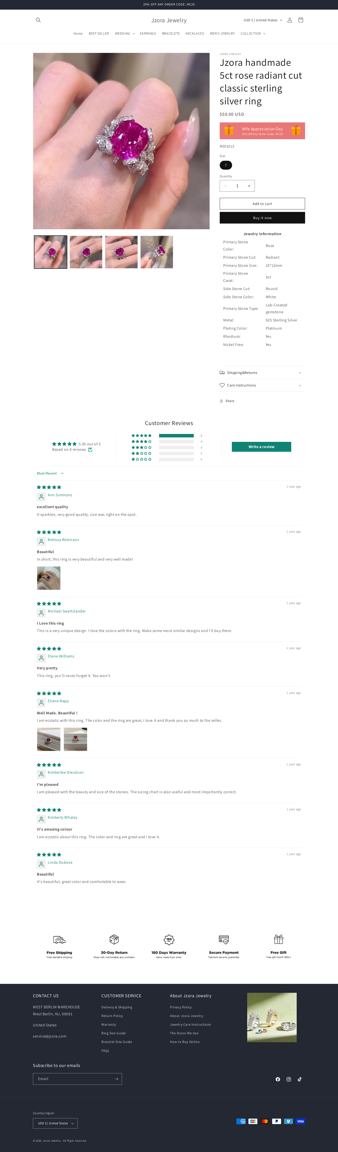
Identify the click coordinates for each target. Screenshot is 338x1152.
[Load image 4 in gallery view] (156, 252)
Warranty (108, 1024)
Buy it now (262, 217)
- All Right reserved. (74, 1140)
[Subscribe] (116, 1079)
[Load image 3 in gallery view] (121, 252)
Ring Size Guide (113, 1033)
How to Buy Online (185, 1041)
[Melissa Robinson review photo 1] (49, 578)
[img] (49, 487)
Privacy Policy (181, 1007)
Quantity (226, 176)
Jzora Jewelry (52, 1140)
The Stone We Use (184, 1033)
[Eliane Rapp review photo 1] (49, 739)
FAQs (105, 1050)
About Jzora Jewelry (186, 1016)
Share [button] (230, 401)
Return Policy (112, 1016)
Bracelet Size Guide (116, 1041)
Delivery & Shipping (116, 1007)
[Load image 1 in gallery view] (50, 252)
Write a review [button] (262, 446)
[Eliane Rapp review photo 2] (75, 739)
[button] (38, 20)
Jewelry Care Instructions (190, 1024)
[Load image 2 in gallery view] (86, 252)
